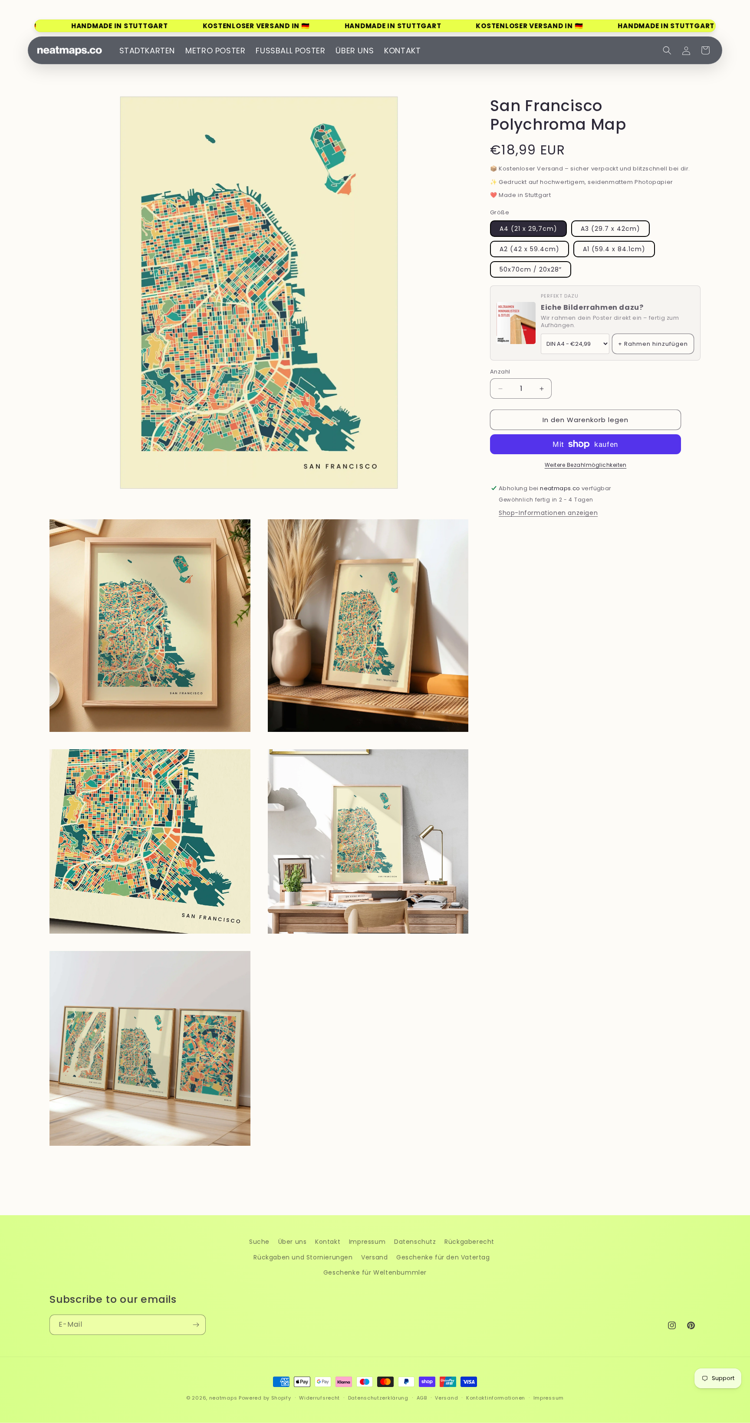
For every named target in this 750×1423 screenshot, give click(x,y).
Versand (374, 1257)
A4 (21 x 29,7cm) (528, 228)
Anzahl (500, 371)
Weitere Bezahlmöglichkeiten (586, 465)
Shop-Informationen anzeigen (548, 512)
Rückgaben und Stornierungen (302, 1257)
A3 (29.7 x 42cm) (610, 228)
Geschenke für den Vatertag (443, 1257)
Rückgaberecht (469, 1241)
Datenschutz (415, 1241)
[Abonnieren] (195, 1325)
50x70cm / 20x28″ (531, 269)
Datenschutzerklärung (378, 1397)
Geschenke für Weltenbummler (375, 1272)
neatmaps (223, 1397)
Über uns (292, 1241)
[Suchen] (667, 50)
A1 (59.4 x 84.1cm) (614, 249)
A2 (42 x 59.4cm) (529, 249)
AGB (422, 1397)
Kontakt (327, 1241)
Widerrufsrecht (319, 1397)
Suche (259, 1241)
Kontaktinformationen (495, 1397)
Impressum (367, 1241)
